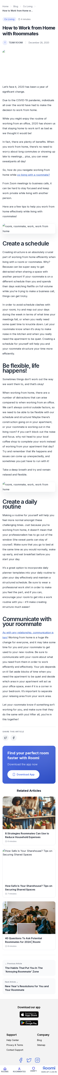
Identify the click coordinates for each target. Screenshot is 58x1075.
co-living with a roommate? (33, 174)
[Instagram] (37, 1060)
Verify (33, 1071)
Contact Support (14, 1050)
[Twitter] (29, 1060)
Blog (15, 6)
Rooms (5, 1071)
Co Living (27, 6)
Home (5, 6)
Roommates (19, 1071)
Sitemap (41, 1045)
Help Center (12, 1040)
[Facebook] (20, 1060)
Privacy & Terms (14, 1045)
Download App (25, 774)
